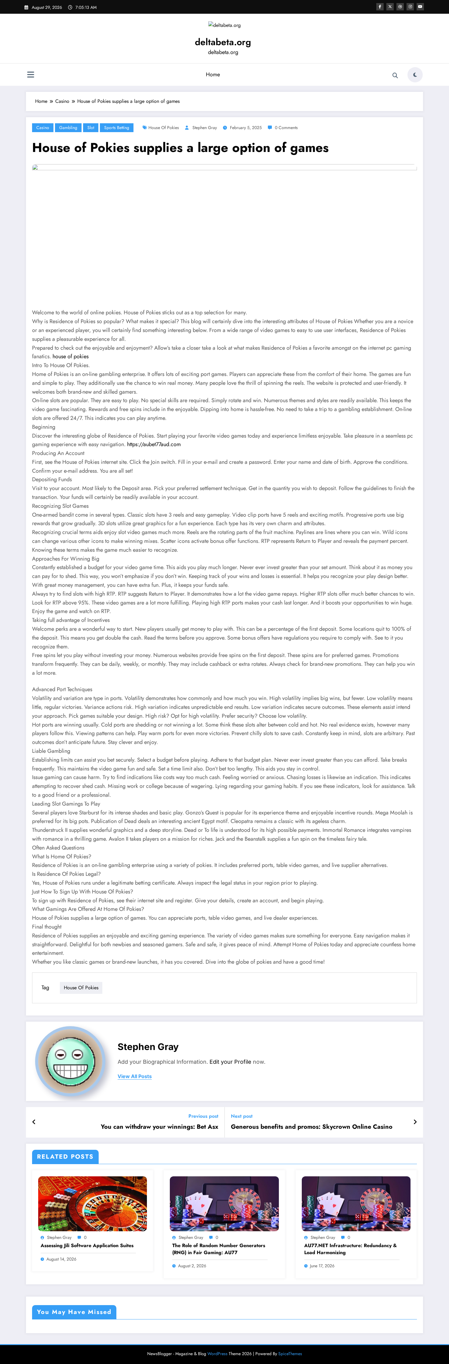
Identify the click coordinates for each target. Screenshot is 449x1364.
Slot (90, 127)
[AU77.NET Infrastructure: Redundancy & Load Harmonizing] (356, 1203)
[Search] (395, 75)
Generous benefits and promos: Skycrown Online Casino (311, 1127)
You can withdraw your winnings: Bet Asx (159, 1127)
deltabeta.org (223, 42)
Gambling (68, 127)
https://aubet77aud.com (154, 444)
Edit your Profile (230, 1062)
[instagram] (410, 6)
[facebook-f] (380, 6)
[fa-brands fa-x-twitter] (390, 6)
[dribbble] (400, 6)
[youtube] (420, 6)
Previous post (203, 1116)
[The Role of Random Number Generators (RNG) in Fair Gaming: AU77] (224, 1203)
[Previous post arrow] (34, 1122)
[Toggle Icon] (30, 75)
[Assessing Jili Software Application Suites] (92, 1203)
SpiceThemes (290, 1354)
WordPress (217, 1354)
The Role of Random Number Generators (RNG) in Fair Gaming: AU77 (218, 1249)
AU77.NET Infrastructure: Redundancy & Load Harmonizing (350, 1249)
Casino (42, 127)
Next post (242, 1116)
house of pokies (163, 127)
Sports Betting (116, 127)
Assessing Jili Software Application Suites (87, 1245)
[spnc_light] (415, 74)
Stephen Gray (204, 127)
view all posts (135, 1076)
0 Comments (286, 127)
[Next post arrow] (415, 1122)
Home (213, 74)
